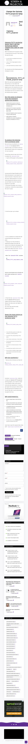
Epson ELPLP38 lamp (11, 646)
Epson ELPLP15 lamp (11, 644)
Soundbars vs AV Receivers (12, 540)
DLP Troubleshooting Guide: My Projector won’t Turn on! (12, 552)
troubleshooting (16, 691)
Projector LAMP (15, 681)
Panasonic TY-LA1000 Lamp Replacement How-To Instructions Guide (13, 597)
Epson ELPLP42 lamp (11, 652)
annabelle (11, 586)
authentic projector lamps (12, 637)
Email (6, 478)
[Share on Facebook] (21, 431)
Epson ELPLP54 (10, 656)
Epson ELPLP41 (10, 650)
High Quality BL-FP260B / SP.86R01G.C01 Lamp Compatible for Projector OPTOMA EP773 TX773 (13, 118)
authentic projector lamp (12, 635)
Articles (6, 446)
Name (6, 473)
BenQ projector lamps (11, 639)
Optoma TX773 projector (9, 437)
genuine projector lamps (12, 663)
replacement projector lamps (13, 687)
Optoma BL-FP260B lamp (15, 435)
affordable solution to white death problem (13, 624)
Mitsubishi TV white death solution (13, 673)
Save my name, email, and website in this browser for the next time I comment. (13, 489)
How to (6, 730)
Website (6, 483)
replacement (9, 683)
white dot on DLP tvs (11, 695)
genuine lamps (10, 660)
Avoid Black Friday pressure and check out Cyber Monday (12, 452)
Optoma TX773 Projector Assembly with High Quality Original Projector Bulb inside (13, 110)
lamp (14, 669)
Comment (7, 463)
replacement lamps (11, 685)
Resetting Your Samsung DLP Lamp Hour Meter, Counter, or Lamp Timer (13, 583)
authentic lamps (10, 631)
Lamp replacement (11, 671)
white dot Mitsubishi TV (11, 693)
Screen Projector (10, 600)
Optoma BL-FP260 (15, 156)
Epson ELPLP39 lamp (11, 648)
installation (9, 669)
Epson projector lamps (11, 658)
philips (8, 681)
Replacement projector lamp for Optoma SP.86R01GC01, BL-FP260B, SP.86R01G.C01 (13, 105)
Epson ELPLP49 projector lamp (12, 654)
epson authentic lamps (11, 642)
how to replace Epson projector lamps (14, 667)
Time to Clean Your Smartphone (14, 526)
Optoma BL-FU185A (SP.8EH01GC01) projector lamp (13, 676)
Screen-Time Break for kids (13, 537)
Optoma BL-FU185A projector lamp (13, 679)
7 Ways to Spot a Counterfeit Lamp (14, 426)
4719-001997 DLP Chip (11, 621)
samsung (9, 691)
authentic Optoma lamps (12, 633)
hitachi (8, 665)
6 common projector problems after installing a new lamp (16, 590)
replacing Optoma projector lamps (13, 689)
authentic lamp (10, 629)
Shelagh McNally (15, 15)
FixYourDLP (15, 438)
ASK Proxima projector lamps (12, 627)
